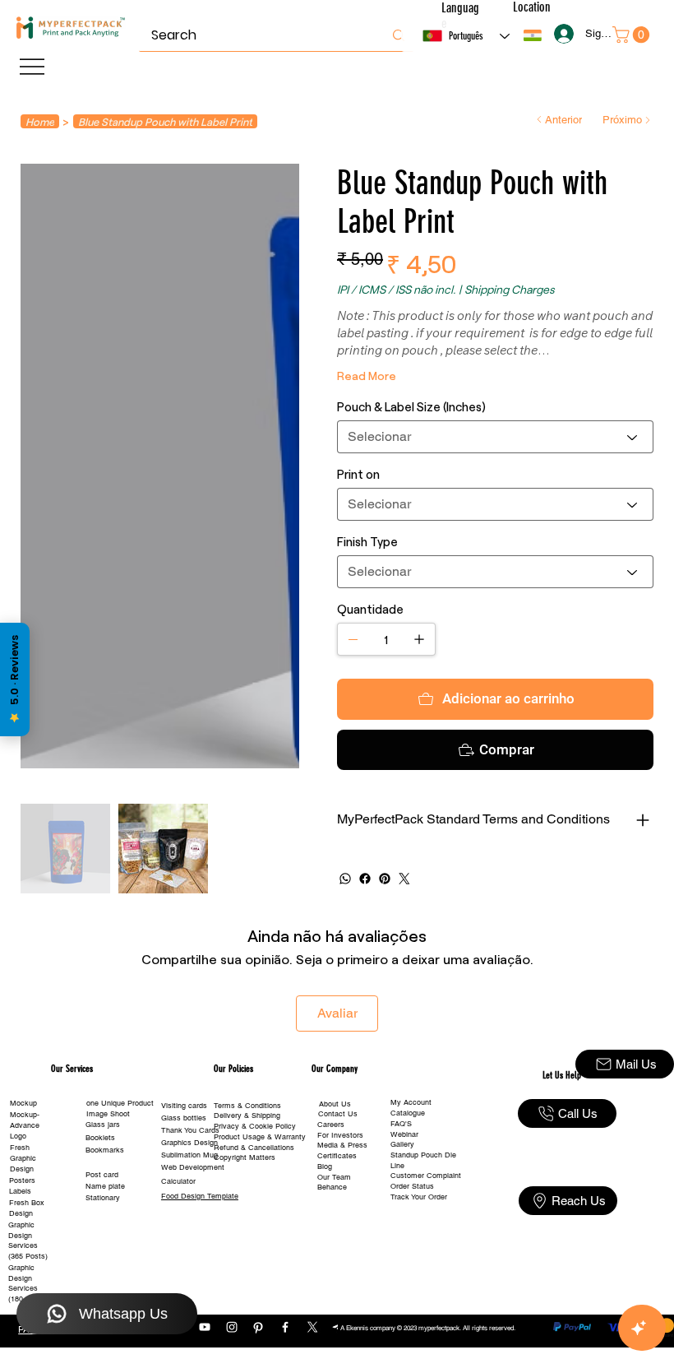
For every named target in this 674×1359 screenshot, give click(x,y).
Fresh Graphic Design (23, 1158)
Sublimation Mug (189, 1155)
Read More (366, 376)
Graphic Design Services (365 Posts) (28, 1240)
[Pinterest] (384, 878)
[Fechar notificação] (649, 1259)
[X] (312, 1327)
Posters (22, 1180)
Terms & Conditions (247, 1106)
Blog (324, 1166)
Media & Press (342, 1145)
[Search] (398, 35)
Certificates (337, 1156)
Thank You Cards (190, 1130)
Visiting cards (184, 1106)
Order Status (412, 1186)
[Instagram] (232, 1327)
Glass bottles (183, 1118)
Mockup (23, 1103)
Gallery (402, 1144)
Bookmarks (104, 1150)
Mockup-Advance (24, 1120)
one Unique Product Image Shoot (120, 1108)
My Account (411, 1102)
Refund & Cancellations (254, 1148)
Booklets (100, 1138)
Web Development (192, 1167)
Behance (332, 1187)
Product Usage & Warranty (260, 1137)
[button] (533, 35)
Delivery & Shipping (247, 1115)
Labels (20, 1191)
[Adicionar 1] (419, 639)
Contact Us (338, 1114)
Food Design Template (199, 1196)
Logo (18, 1136)
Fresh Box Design (26, 1208)
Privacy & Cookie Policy (255, 1126)
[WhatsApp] (345, 878)
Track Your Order (418, 1197)
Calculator (178, 1181)
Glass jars (102, 1124)
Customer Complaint (425, 1175)
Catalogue (407, 1113)
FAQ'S (401, 1124)
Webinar (404, 1134)
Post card (101, 1175)
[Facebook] (365, 878)
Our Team (334, 1177)
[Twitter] (404, 878)
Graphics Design (189, 1143)
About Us (335, 1104)
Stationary (102, 1198)
